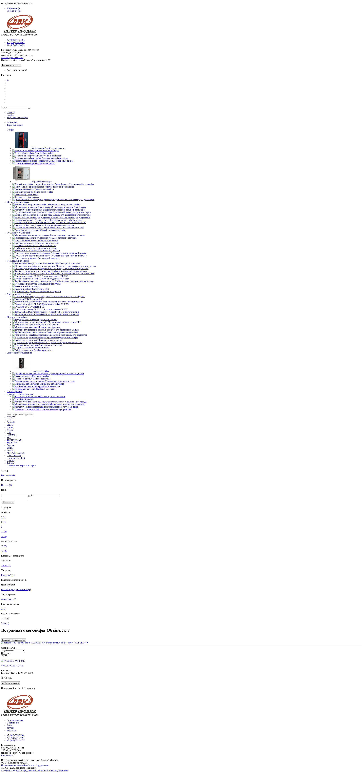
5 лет (5, 623)
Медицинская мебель (17, 317)
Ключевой (7, 575)
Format (10, 427)
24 (4, 536)
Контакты (12, 102)
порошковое (8, 599)
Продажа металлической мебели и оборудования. (25, 765)
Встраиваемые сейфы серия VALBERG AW (67, 643)
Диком (10, 448)
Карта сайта (7, 755)
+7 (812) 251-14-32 (16, 45)
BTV (9, 419)
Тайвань (11, 463)
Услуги (10, 96)
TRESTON (12, 442)
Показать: (5, 653)
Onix (9, 432)
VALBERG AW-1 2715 (12, 665)
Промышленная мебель (18, 261)
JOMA (10, 430)
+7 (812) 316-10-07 (16, 42)
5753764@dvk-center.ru (12, 57)
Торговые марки (15, 125)
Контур (10, 450)
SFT (9, 437)
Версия (10, 445)
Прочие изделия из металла (20, 394)
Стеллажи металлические (19, 233)
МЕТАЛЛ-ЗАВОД (16, 453)
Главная (10, 112)
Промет (10, 460)
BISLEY (11, 417)
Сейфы (10, 115)
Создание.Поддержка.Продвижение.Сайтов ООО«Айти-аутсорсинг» (34, 770)
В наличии (8, 475)
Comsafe (11, 422)
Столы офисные (14, 391)
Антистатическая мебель (19, 294)
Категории (12, 122)
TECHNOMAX (14, 440)
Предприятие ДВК (16, 458)
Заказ (10, 91)
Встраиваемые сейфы (17, 117)
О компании (13, 85)
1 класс (6, 565)
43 (4, 551)
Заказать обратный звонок (13, 640)
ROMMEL (12, 435)
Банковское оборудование (19, 353)
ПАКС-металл (14, 455)
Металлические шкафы (18, 202)
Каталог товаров (18, 80)
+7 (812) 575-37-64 (16, 40)
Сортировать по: (9, 648)
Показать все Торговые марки (21, 465)
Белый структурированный (16, 589)
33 (4, 546)
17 (4, 531)
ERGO (10, 425)
